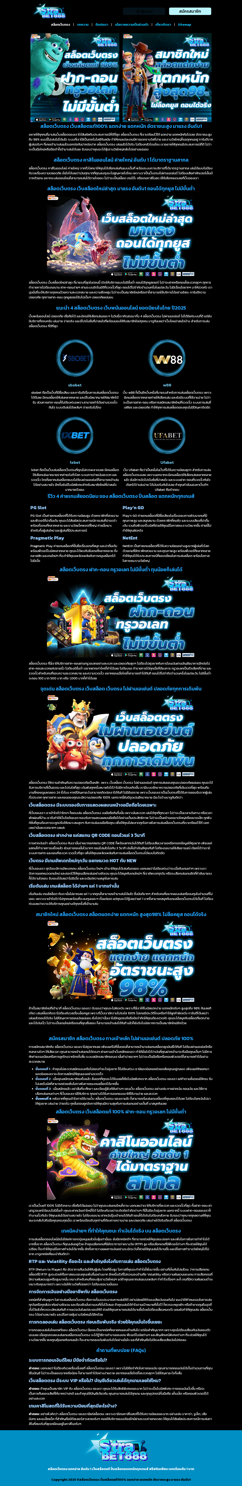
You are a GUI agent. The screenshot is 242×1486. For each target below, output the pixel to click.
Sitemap (184, 24)
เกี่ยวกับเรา (163, 24)
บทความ (83, 24)
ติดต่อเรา (101, 24)
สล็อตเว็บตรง (60, 24)
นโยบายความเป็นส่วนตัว (131, 24)
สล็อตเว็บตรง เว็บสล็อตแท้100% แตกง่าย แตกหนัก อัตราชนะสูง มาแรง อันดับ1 (135, 1479)
